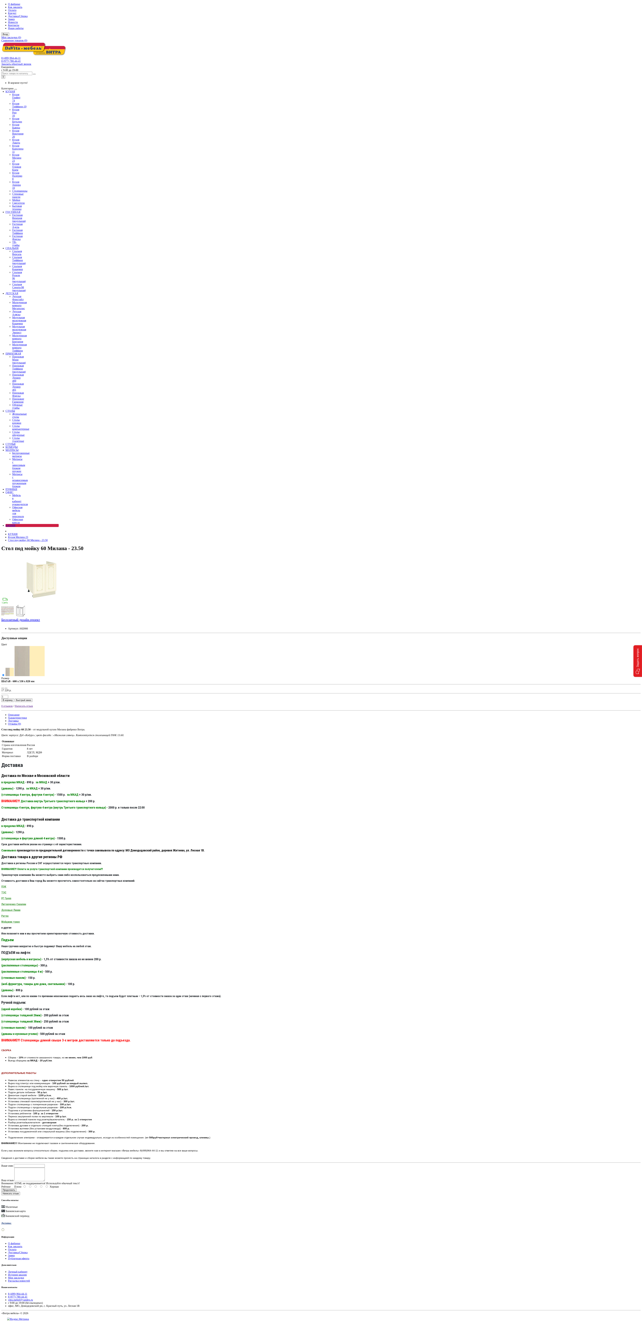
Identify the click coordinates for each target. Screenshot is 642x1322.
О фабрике (14, 4)
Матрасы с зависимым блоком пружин (18, 465)
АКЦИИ (10, 525)
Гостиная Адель (17, 226)
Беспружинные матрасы (21, 455)
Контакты (13, 25)
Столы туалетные (18, 439)
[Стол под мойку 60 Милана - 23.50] (41, 603)
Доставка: (6, 1223)
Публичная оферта (18, 1258)
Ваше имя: (7, 1165)
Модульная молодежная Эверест (19, 329)
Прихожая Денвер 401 (18, 386)
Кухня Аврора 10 (16, 184)
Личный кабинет (17, 1271)
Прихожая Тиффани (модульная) (19, 368)
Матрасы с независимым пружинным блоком (20, 480)
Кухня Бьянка (16, 126)
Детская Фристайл (18, 298)
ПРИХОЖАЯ (13, 353)
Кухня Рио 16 (15, 112)
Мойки (16, 200)
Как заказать (15, 7)
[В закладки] (2, 688)
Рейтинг (6, 1186)
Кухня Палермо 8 (17, 175)
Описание (14, 714)
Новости (13, 22)
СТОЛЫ (10, 410)
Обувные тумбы (17, 406)
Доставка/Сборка (18, 16)
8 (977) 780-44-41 (11, 61)
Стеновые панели (18, 195)
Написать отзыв (24, 706)
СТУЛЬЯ (11, 444)
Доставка (13, 720)
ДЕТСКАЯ (12, 293)
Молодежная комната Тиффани (19, 347)
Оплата (12, 10)
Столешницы (19, 191)
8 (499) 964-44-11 (11, 58)
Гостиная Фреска (17, 238)
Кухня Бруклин (17, 120)
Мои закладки (16, 1277)
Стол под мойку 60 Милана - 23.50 (28, 540)
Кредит (12, 13)
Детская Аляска (16, 313)
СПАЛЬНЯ (12, 248)
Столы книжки (16, 421)
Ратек (5, 916)
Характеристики (17, 717)
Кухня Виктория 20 (17, 133)
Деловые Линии (10, 910)
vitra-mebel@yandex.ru (20, 1299)
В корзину (8, 700)
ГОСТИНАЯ (13, 212)
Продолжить (9, 1190)
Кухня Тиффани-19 (19, 105)
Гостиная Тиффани (17, 232)
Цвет (4, 644)
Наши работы (16, 28)
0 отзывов (7, 706)
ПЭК (3, 886)
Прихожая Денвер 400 (18, 377)
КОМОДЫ (12, 447)
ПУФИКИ (11, 489)
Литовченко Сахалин (13, 904)
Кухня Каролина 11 (17, 148)
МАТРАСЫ (12, 450)
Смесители (18, 203)
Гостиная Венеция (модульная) (19, 218)
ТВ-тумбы (16, 244)
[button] (637, 661)
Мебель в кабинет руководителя (20, 500)
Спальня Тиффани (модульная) (19, 260)
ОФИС (10, 492)
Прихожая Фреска (18, 394)
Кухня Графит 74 (16, 97)
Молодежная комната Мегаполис (19, 305)
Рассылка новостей (19, 1280)
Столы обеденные (18, 433)
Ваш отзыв (7, 1180)
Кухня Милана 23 (16, 157)
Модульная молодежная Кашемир (19, 320)
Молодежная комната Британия (19, 338)
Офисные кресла (17, 521)
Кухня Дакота (16, 141)
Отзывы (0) (14, 723)
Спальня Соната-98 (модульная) (19, 287)
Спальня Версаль (17, 253)
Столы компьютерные (20, 427)
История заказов (17, 1274)
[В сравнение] (6, 688)
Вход (5, 34)
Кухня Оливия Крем (16, 166)
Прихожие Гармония (18, 400)
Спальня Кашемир (17, 268)
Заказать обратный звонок (16, 64)
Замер (11, 19)
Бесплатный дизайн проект (20, 619)
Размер (5, 678)
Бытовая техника (17, 207)
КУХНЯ (10, 91)
